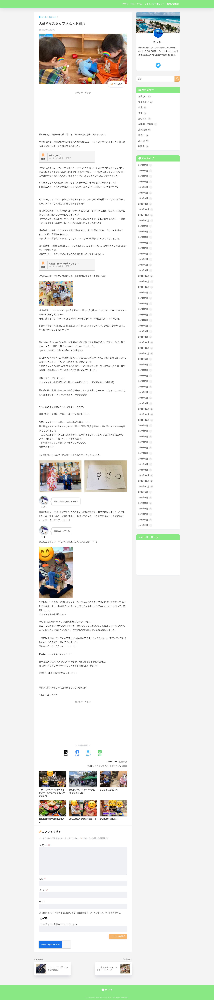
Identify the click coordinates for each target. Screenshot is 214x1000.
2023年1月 (144, 403)
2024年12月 (145, 276)
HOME (125, 4)
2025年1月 (144, 270)
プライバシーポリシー (154, 4)
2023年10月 (145, 353)
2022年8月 (144, 431)
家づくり (144, 119)
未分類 (143, 141)
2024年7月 (144, 303)
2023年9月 (144, 359)
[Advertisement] (83, 113)
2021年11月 (145, 481)
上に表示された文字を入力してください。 (59, 924)
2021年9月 (144, 492)
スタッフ (100, 766)
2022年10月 (145, 420)
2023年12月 (145, 342)
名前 (42, 879)
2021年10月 (145, 486)
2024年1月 (144, 337)
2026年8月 (144, 165)
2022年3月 (144, 459)
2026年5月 (144, 182)
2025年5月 (144, 248)
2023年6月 (144, 376)
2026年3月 (144, 193)
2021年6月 (144, 508)
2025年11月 (145, 215)
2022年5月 (144, 448)
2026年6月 (144, 176)
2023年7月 (144, 370)
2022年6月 (144, 442)
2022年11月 (145, 414)
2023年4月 (144, 387)
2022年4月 (144, 453)
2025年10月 (145, 220)
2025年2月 (144, 265)
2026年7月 (144, 171)
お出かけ (123, 761)
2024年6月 (144, 309)
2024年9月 (144, 292)
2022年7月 (144, 436)
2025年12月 (145, 209)
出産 (142, 107)
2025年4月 (144, 254)
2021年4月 (144, 520)
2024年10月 (145, 287)
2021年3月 (144, 525)
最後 (125, 766)
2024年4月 (144, 320)
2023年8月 (144, 364)
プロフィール (136, 4)
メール (43, 890)
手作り (143, 135)
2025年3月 (144, 259)
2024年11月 (145, 281)
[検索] (177, 79)
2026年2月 (144, 198)
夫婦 (142, 113)
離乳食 (143, 146)
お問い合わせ (173, 4)
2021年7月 (144, 503)
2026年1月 (144, 204)
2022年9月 (144, 425)
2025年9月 (144, 226)
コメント (44, 845)
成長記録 (144, 130)
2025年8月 (144, 231)
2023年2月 (144, 398)
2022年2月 (144, 464)
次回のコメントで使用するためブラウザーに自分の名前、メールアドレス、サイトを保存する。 (82, 913)
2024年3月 (144, 326)
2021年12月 (145, 475)
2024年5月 (144, 315)
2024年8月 (144, 298)
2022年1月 (144, 470)
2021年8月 (144, 497)
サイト (42, 902)
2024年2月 (144, 331)
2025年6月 (144, 243)
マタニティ (145, 102)
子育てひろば (114, 766)
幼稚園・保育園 (147, 124)
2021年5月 (144, 514)
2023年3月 (144, 392)
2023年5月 (144, 381)
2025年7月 (144, 237)
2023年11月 (145, 348)
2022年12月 (145, 409)
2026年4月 (144, 187)
